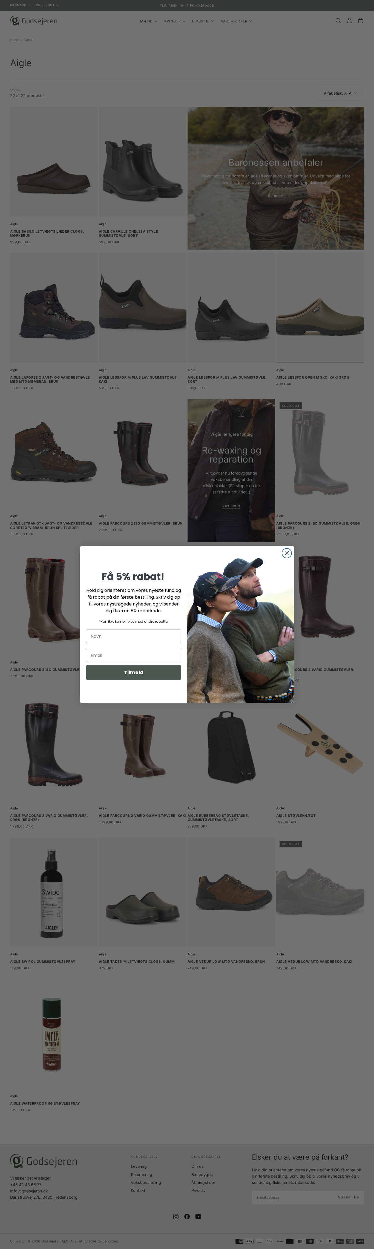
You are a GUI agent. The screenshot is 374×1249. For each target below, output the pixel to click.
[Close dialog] (287, 553)
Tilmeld (133, 672)
